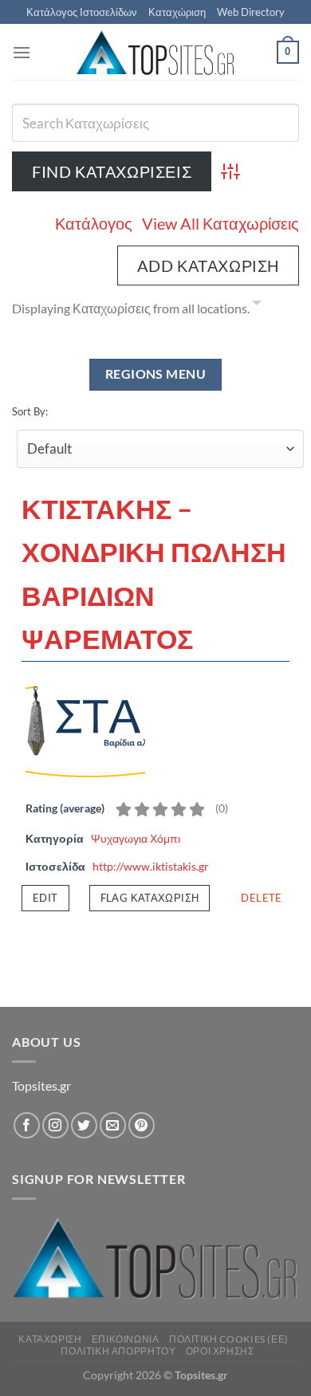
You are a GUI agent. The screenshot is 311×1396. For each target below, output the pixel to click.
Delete (261, 897)
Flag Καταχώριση (149, 897)
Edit (45, 897)
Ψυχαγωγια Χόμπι (135, 838)
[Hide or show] (257, 305)
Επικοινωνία (125, 1339)
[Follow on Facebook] (27, 1125)
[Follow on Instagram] (55, 1125)
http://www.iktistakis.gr (151, 866)
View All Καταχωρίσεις (220, 223)
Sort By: (30, 411)
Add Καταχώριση (208, 265)
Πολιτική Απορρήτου (118, 1351)
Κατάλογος (93, 223)
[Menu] (21, 52)
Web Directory (251, 12)
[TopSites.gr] (155, 52)
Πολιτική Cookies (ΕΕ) (229, 1339)
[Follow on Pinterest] (141, 1125)
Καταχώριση (177, 12)
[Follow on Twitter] (84, 1125)
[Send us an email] (113, 1125)
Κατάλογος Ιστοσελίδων (81, 12)
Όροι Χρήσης (220, 1351)
